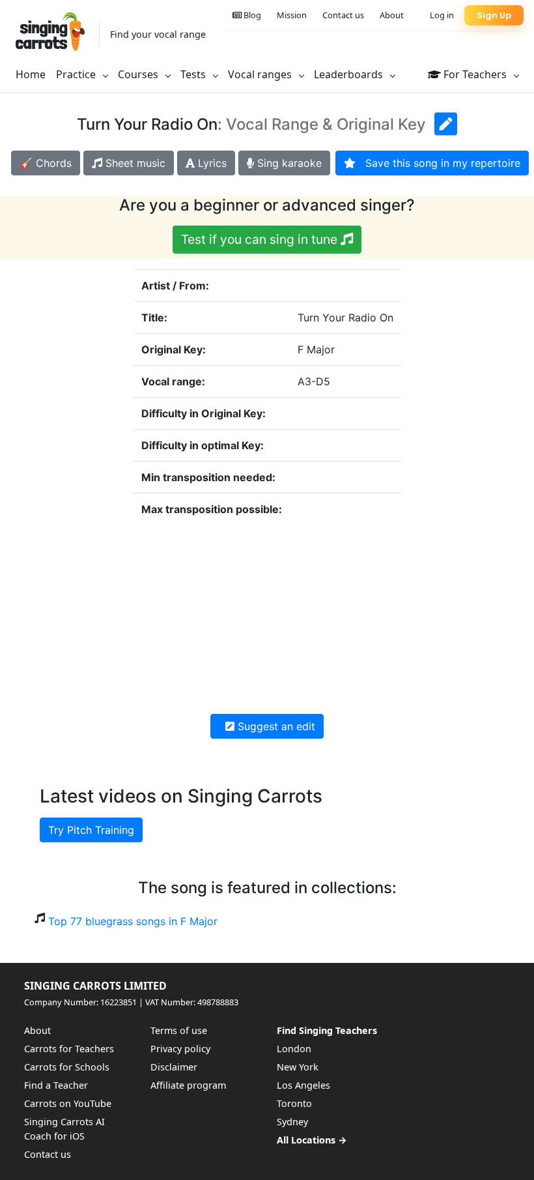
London (294, 1048)
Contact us (343, 15)
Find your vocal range (158, 34)
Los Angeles (303, 1085)
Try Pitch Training (91, 829)
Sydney (292, 1121)
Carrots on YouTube (67, 1103)
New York (297, 1067)
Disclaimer (173, 1067)
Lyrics (211, 163)
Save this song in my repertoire (438, 163)
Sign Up (494, 15)
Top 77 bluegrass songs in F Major (133, 921)
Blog (251, 15)
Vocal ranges (261, 74)
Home (31, 74)
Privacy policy (180, 1048)
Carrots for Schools (66, 1067)
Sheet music (133, 163)
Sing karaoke (288, 163)
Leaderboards (350, 74)
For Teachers (475, 74)
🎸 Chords (46, 163)
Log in (442, 15)
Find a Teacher (56, 1085)
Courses (139, 74)
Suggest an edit (274, 726)
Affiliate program (188, 1085)
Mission (292, 15)
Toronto (294, 1103)
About (392, 15)
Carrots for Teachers (69, 1048)
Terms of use (178, 1030)
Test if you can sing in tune (261, 239)
